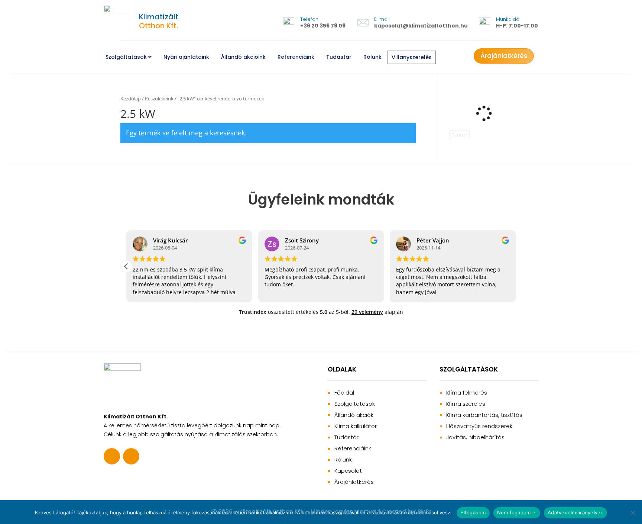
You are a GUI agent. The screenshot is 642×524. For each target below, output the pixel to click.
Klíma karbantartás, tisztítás (484, 415)
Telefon (309, 19)
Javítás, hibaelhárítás (475, 437)
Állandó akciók (353, 415)
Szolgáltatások (127, 57)
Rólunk (372, 57)
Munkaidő (507, 19)
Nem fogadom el (517, 512)
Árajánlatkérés (503, 55)
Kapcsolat (348, 471)
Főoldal (344, 392)
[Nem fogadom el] (632, 513)
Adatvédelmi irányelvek (575, 512)
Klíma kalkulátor (355, 426)
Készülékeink (159, 98)
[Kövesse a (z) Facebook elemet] (112, 456)
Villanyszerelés (412, 57)
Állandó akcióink (243, 57)
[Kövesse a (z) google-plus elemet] (131, 456)
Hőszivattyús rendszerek (479, 426)
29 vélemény (367, 311)
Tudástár (338, 57)
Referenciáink (296, 57)
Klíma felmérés (466, 392)
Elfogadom (473, 512)
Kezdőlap (130, 98)
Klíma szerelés (465, 404)
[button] (126, 266)
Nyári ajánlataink (186, 57)
